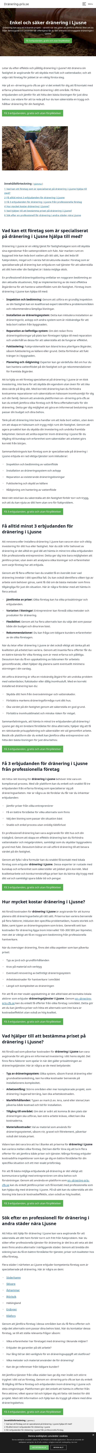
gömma (38, 183)
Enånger (11, 1309)
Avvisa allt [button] (58, 1447)
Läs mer (74, 1442)
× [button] (93, 1435)
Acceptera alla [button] (39, 1447)
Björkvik (11, 1296)
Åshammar (13, 1290)
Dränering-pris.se (16, 4)
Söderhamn (13, 1277)
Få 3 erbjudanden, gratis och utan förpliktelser (48, 40)
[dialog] (48, 1442)
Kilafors (11, 1315)
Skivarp (10, 1283)
